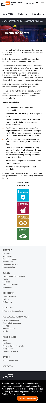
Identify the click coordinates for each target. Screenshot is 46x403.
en (30, 3)
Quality (5, 279)
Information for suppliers (12, 311)
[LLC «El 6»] (5, 3)
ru (27, 3)
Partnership (7, 302)
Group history (7, 256)
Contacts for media (10, 351)
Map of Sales (7, 262)
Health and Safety (9, 329)
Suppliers (7, 308)
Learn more (20, 394)
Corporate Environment (11, 323)
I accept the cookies (27, 398)
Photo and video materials (13, 346)
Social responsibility (12, 21)
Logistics (6, 282)
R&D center (38, 13)
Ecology (5, 326)
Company (7, 13)
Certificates (7, 287)
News (4, 340)
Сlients (22, 13)
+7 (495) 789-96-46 (17, 3)
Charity (5, 331)
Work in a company (10, 360)
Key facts (6, 253)
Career (6, 357)
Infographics (7, 349)
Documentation (8, 267)
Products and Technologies (13, 276)
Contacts (7, 366)
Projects (5, 299)
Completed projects (10, 264)
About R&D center (9, 296)
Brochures (6, 343)
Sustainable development (15, 317)
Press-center (9, 337)
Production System (10, 285)
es (33, 3)
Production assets (9, 259)
